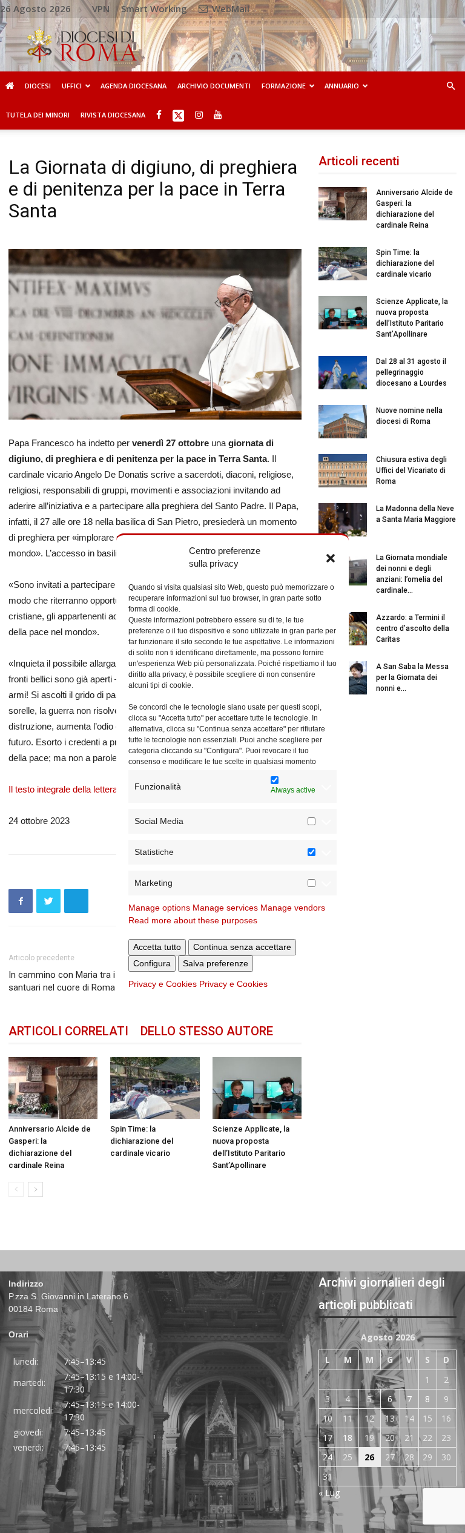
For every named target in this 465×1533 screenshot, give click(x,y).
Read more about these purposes (192, 920)
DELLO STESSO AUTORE (206, 1031)
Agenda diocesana (134, 85)
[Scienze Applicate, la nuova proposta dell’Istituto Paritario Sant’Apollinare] (257, 1087)
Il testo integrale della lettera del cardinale (89, 789)
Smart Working (154, 8)
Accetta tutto (157, 947)
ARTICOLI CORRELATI (68, 1031)
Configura (152, 963)
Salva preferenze (215, 963)
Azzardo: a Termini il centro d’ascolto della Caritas (412, 628)
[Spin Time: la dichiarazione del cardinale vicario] (154, 1087)
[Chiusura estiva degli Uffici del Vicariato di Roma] (342, 470)
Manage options (159, 907)
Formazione (284, 85)
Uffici (72, 85)
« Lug (329, 1492)
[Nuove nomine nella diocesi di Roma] (342, 421)
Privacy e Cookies (162, 984)
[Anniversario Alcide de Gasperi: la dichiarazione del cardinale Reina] (52, 1087)
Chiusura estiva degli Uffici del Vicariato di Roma (411, 470)
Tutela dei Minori (37, 114)
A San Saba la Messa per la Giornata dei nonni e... (412, 677)
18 (347, 1437)
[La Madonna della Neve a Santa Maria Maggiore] (342, 519)
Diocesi (38, 85)
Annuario (342, 85)
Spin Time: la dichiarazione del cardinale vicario (141, 1141)
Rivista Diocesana (113, 114)
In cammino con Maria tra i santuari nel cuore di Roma (61, 981)
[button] (331, 557)
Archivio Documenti (214, 85)
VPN (101, 8)
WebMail (229, 8)
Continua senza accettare (242, 947)
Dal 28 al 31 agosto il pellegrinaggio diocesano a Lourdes (411, 372)
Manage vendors (292, 907)
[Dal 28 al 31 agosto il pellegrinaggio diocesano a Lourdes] (342, 372)
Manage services (225, 907)
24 (327, 1457)
